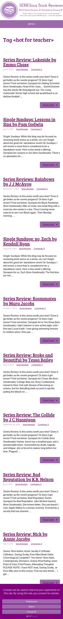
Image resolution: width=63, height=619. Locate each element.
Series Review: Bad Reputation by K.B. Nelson (28, 476)
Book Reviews (22, 129)
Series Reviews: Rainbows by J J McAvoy (28, 181)
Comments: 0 (36, 69)
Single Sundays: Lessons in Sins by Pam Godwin (29, 121)
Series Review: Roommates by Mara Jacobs (29, 301)
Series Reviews (22, 69)
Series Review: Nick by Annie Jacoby (25, 536)
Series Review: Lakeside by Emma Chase (29, 62)
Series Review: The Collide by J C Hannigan (29, 417)
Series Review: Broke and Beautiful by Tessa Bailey (28, 357)
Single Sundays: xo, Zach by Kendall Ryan (30, 241)
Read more (48, 105)
